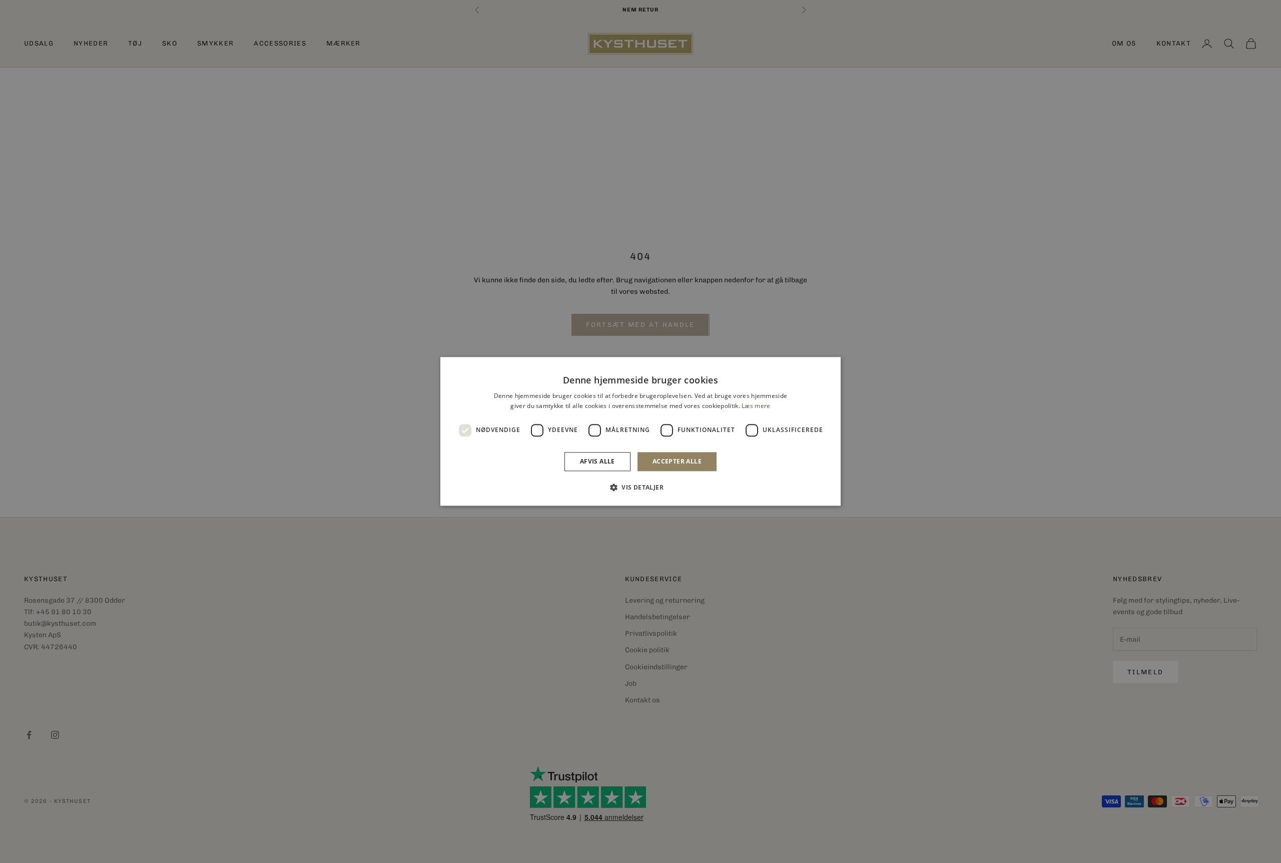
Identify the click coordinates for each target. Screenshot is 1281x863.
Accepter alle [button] (677, 461)
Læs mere (756, 406)
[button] (640, 488)
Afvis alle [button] (597, 461)
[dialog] (640, 431)
